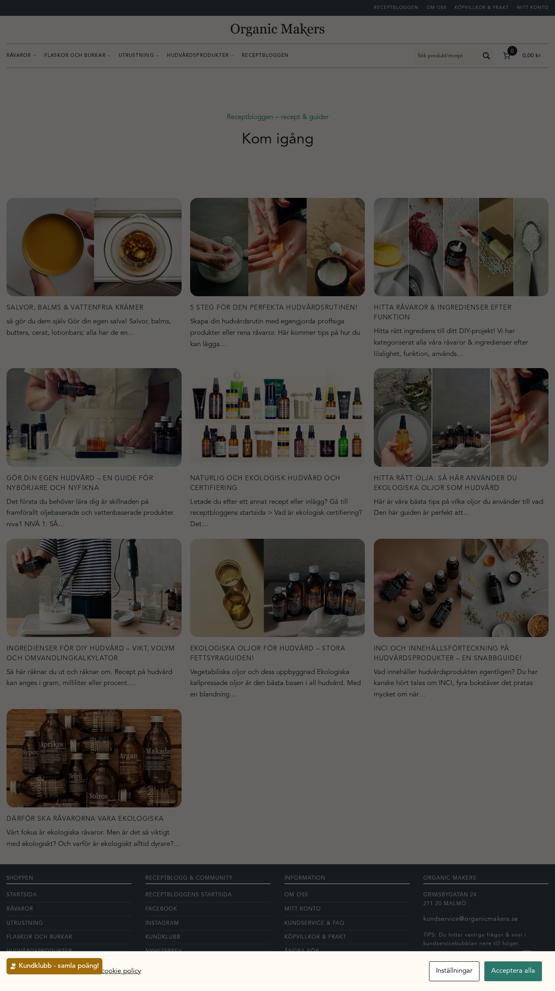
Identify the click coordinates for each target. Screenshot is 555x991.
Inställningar (454, 970)
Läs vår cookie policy (109, 971)
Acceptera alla (513, 970)
